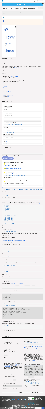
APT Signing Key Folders (36, 360)
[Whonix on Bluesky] (25, 399)
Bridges (4, 95)
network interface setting (14, 76)
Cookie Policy (37, 402)
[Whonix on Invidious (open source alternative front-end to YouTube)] (17, 399)
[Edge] (39, 8)
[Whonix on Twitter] (14, 399)
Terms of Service (30, 402)
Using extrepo (5, 158)
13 (39, 203)
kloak (4, 87)
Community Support (23, 21)
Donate (40, 1)
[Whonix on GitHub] (21, 399)
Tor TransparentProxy (17, 67)
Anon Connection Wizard (7, 91)
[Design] (40, 8)
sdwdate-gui (5, 92)
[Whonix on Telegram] (12, 399)
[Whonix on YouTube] (15, 399)
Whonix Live (5, 86)
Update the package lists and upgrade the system (13, 168)
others (8, 96)
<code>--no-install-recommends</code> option (20, 173)
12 (2, 187)
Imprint (33, 403)
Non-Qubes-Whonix (7, 165)
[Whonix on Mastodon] (24, 399)
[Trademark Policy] (6, 397)
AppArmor (4, 90)
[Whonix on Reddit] (20, 399)
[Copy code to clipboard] (3, 111)
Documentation (10, 95)
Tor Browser (5, 82)
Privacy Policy (34, 402)
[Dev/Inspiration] (42, 8)
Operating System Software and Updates (17, 283)
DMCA (31, 403)
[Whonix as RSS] (23, 399)
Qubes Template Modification (32, 180)
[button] (38, 408)
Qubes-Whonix (7, 166)
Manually (10, 158)
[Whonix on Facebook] (18, 399)
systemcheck (5, 85)
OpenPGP (9, 365)
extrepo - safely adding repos (35, 348)
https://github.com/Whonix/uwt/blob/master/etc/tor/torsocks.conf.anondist (14, 240)
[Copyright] (28, 404)
